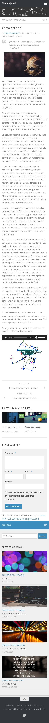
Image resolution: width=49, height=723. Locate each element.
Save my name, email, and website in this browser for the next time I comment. (24, 495)
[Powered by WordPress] (15, 709)
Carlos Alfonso (11, 33)
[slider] (42, 337)
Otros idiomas (9, 683)
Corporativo (8, 575)
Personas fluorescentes (13, 648)
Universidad (17, 680)
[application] (24, 337)
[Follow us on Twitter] (45, 525)
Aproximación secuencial (14, 613)
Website (8, 481)
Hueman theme (38, 709)
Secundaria (20, 20)
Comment (10, 453)
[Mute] (35, 337)
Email (28, 471)
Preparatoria (18, 645)
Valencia (6, 578)
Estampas (7, 20)
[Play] (5, 337)
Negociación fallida (10, 427)
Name (8, 471)
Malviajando (9, 3)
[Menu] (45, 3)
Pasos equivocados (33, 426)
